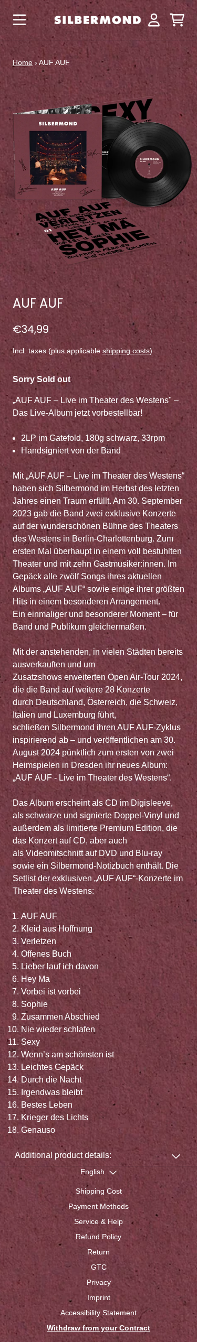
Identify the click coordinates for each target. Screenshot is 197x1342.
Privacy (99, 1282)
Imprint (98, 1297)
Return (98, 1252)
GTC (99, 1267)
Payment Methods (98, 1206)
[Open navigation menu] (19, 19)
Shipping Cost (99, 1191)
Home (23, 62)
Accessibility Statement (98, 1312)
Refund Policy (98, 1236)
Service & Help (98, 1221)
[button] (98, 1155)
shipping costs (126, 351)
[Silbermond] (97, 20)
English (92, 1171)
